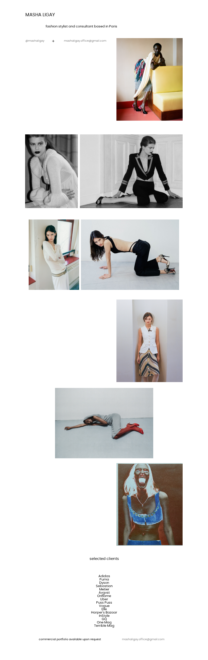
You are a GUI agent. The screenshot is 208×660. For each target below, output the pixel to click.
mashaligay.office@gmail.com (85, 40)
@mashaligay (34, 40)
